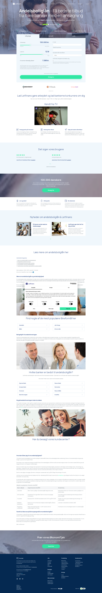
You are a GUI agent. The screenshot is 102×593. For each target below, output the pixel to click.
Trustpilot (33, 160)
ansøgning (60, 475)
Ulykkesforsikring (64, 563)
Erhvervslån (71, 4)
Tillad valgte (51, 308)
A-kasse (63, 569)
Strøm (62, 575)
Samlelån (49, 563)
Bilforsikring (63, 560)
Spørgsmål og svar (78, 565)
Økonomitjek (50, 580)
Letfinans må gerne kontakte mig (61, 58)
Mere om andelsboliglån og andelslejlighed (26, 260)
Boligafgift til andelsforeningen (24, 261)
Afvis (34, 308)
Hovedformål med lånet (59, 52)
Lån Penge (50, 560)
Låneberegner (50, 583)
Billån (49, 564)
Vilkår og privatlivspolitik (20, 574)
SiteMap (17, 575)
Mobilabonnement (65, 576)
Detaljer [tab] (51, 287)
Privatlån (49, 562)
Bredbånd (63, 577)
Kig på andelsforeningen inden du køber (26, 263)
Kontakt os (77, 566)
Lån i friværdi (50, 574)
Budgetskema (50, 582)
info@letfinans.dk (27, 569)
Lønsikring (63, 567)
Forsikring (54, 4)
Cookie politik (18, 573)
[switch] (44, 304)
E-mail (54, 42)
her (21, 407)
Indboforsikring (64, 562)
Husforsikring (64, 564)
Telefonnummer (57, 47)
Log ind (87, 4)
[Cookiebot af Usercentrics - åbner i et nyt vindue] (71, 284)
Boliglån (62, 4)
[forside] (17, 4)
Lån (46, 4)
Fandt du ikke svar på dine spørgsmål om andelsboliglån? (29, 266)
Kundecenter (34, 567)
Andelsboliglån (50, 573)
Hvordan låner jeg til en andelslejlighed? (25, 264)
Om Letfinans (77, 563)
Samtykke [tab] (33, 287)
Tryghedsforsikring (79, 562)
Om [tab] (68, 287)
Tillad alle (68, 308)
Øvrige (80, 4)
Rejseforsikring (64, 566)
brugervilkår (56, 73)
